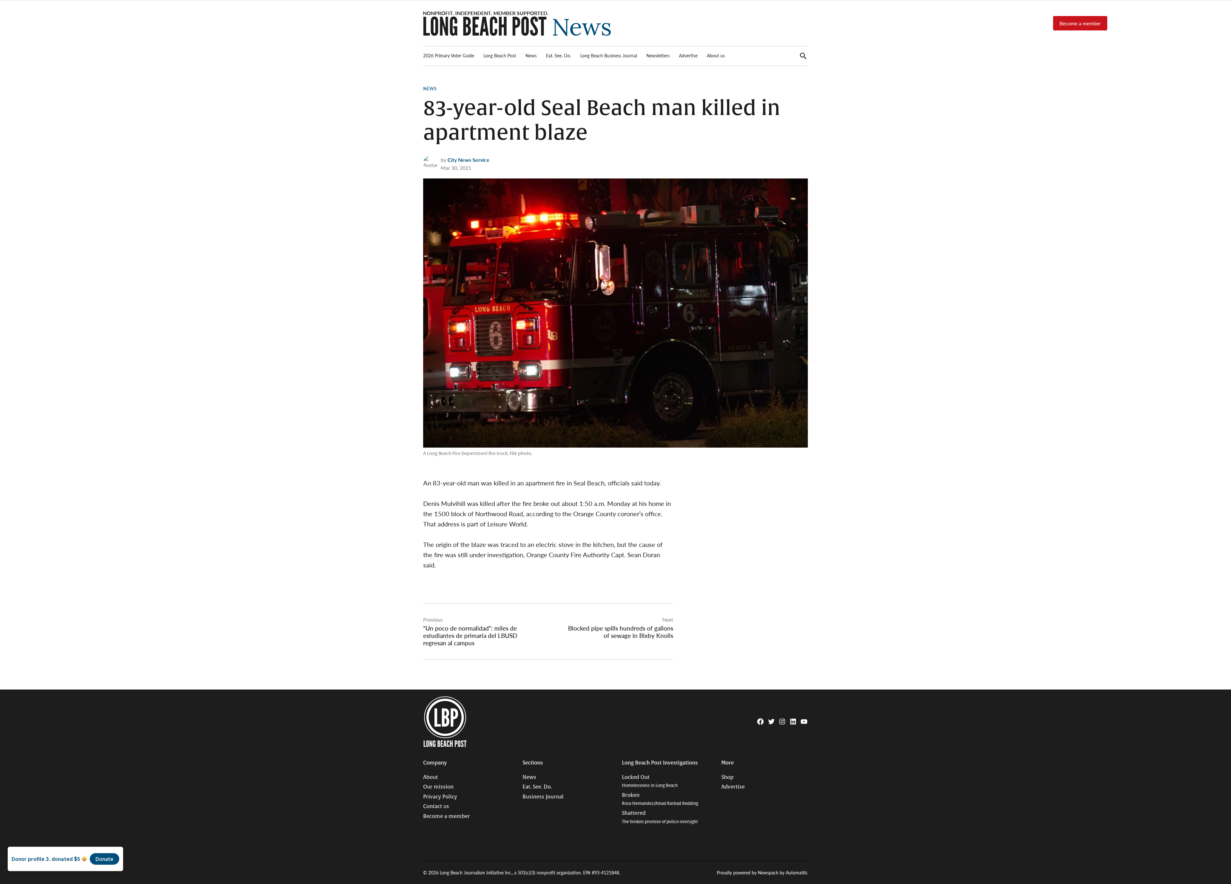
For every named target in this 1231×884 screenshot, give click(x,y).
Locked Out (650, 781)
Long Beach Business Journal (608, 55)
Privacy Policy (440, 797)
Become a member (1080, 23)
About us (716, 55)
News (531, 55)
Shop (727, 777)
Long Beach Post (499, 55)
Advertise (688, 55)
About (430, 777)
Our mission (438, 787)
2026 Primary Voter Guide (448, 55)
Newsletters (658, 55)
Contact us (436, 806)
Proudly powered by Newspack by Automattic (762, 872)
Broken (660, 799)
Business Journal (543, 797)
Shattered (660, 817)
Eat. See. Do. (558, 55)
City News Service (469, 159)
